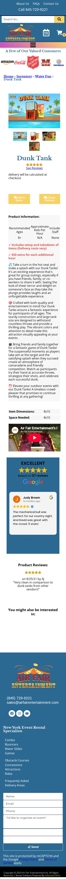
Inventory (24, 76)
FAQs (36, 4)
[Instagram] (19, 713)
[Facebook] (12, 713)
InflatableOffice (52, 875)
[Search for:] (28, 19)
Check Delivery (50, 199)
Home (8, 76)
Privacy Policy (28, 859)
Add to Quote (20, 199)
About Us (22, 4)
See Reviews (34, 168)
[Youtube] (27, 713)
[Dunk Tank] (20, 136)
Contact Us (51, 4)
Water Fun (43, 76)
